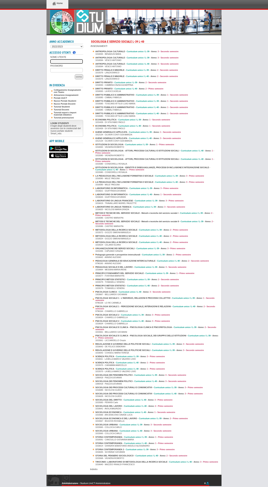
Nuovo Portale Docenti (64, 104)
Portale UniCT (60, 98)
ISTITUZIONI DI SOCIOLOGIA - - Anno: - (134, 144)
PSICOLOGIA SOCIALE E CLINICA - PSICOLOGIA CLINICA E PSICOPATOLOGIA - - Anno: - (155, 328)
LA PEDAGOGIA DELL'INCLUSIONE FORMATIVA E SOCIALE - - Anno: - (149, 176)
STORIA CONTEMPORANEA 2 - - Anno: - (135, 449)
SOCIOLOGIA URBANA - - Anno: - (133, 425)
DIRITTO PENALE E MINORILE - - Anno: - (136, 70)
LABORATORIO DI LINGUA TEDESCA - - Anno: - (140, 207)
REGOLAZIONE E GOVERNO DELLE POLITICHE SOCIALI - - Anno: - (149, 344)
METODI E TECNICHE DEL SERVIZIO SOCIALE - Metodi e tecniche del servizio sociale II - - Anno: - (154, 222)
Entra (79, 77)
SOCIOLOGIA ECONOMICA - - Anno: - (135, 412)
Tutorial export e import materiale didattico (65, 113)
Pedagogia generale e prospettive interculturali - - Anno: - (143, 255)
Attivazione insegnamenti (66, 95)
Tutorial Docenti (61, 110)
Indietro (94, 469)
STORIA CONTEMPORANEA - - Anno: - (134, 437)
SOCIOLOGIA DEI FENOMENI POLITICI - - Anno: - (140, 375)
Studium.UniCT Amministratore (95, 483)
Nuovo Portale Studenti (65, 101)
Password (56, 66)
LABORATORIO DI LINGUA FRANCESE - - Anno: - (139, 201)
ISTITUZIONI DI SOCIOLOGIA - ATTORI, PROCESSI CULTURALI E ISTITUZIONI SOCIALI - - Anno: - (154, 152)
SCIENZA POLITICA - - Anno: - (130, 356)
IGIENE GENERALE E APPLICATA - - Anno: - (138, 132)
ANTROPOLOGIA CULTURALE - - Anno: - (136, 51)
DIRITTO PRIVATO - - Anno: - (130, 82)
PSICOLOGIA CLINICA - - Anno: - (132, 292)
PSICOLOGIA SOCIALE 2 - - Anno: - (132, 315)
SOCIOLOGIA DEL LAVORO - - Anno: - (134, 406)
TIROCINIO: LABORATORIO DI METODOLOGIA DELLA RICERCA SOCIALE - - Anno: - (156, 462)
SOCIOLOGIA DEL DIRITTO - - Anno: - (133, 400)
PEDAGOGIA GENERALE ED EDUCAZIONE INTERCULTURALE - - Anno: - (152, 261)
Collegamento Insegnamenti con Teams (67, 91)
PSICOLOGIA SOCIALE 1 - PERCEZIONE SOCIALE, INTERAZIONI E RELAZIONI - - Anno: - (155, 307)
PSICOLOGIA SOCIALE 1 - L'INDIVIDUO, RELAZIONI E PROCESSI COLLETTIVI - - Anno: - (155, 299)
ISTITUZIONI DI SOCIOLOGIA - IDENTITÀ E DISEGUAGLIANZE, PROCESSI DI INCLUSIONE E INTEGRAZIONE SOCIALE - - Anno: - (152, 168)
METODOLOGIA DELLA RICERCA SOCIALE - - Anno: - (141, 230)
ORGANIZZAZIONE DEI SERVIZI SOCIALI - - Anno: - (140, 248)
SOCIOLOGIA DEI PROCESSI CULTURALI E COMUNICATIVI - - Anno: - (149, 387)
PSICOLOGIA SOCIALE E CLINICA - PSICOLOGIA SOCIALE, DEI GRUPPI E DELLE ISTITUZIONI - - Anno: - (156, 337)
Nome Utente (58, 57)
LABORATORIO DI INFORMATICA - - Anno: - (136, 188)
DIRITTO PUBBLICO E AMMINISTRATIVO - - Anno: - (141, 95)
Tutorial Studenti (62, 107)
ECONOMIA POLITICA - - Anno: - (132, 120)
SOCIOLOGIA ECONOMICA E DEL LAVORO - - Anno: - (141, 418)
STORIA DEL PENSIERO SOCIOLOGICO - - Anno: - (141, 456)
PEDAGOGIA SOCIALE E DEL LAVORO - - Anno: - (140, 267)
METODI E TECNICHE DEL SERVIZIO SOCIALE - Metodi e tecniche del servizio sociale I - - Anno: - (154, 214)
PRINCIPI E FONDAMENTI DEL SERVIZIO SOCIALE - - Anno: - (144, 273)
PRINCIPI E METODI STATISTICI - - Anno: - (137, 279)
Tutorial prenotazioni (64, 118)
